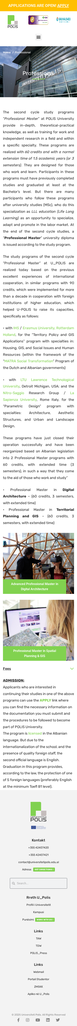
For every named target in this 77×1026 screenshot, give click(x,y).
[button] (38, 37)
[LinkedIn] (48, 1020)
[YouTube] (38, 1020)
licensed (35, 733)
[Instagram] (27, 1020)
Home (7, 52)
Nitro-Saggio (13, 393)
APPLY (63, 5)
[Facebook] (18, 1020)
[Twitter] (57, 1020)
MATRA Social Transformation (28, 361)
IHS (16, 328)
